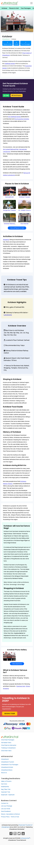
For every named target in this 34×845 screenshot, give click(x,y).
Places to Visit (14, 8)
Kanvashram (23, 149)
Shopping (6, 239)
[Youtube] (23, 833)
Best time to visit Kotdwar (14, 330)
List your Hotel (5, 809)
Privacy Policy (5, 817)
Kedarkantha (5, 786)
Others (28, 686)
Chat (6, 95)
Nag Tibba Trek (5, 789)
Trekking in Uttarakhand (8, 748)
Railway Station (10, 351)
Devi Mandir (25, 224)
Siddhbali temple (10, 63)
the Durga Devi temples (22, 119)
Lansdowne (6, 151)
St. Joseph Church (24, 210)
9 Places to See (7, 43)
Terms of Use (15, 817)
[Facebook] (10, 833)
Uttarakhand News (6, 770)
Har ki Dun (4, 784)
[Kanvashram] (9, 191)
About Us (4, 772)
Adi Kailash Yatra (6, 742)
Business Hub (21, 686)
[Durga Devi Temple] (9, 204)
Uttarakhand (5, 759)
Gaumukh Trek (5, 792)
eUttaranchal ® (25, 838)
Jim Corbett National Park (11, 149)
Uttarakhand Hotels (7, 767)
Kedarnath (4, 795)
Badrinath (12, 795)
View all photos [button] (17, 664)
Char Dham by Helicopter (8, 745)
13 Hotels (16, 43)
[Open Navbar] (31, 3)
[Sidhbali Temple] (24, 191)
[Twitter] (19, 833)
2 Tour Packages (25, 43)
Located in (9, 340)
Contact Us (4, 803)
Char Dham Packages (7, 740)
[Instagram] (15, 833)
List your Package (6, 806)
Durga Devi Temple (9, 210)
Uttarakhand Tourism (7, 762)
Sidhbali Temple (24, 197)
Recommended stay (12, 345)
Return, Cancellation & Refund (10, 814)
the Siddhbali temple (14, 117)
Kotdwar (4, 8)
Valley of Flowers (6, 781)
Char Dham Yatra (6, 750)
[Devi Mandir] (24, 217)
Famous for (9, 366)
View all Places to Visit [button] (17, 228)
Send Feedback (6, 811)
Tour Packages (26, 8)
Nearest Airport (11, 358)
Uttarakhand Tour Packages (9, 764)
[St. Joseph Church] (24, 204)
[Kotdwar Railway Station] (9, 217)
